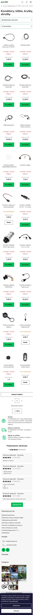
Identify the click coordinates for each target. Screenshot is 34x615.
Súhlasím (16, 611)
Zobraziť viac (17, 505)
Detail (9, 222)
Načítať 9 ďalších (17, 394)
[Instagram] (8, 550)
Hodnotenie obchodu (17, 445)
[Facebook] (3, 550)
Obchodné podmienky (8, 515)
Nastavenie (16, 605)
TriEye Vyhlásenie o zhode (9, 528)
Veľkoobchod (5, 533)
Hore (18, 411)
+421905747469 (11, 545)
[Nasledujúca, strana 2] (17, 401)
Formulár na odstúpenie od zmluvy (12, 525)
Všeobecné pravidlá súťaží (9, 520)
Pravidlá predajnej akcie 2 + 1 (10, 530)
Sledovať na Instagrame (15, 593)
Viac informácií (13, 601)
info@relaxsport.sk (11, 541)
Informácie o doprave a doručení (11, 523)
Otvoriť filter (7, 26)
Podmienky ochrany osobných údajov (12, 518)
